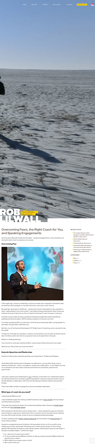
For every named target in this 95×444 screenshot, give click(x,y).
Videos (75, 263)
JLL (29, 377)
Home (24, 4)
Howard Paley (55, 419)
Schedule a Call (82, 4)
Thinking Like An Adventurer (82, 243)
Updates (76, 260)
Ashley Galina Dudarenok (27, 419)
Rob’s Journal (57, 4)
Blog (74, 258)
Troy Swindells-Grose (17, 407)
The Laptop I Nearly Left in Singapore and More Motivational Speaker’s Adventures (83, 235)
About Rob (34, 4)
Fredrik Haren (58, 405)
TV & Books (69, 4)
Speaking (45, 4)
